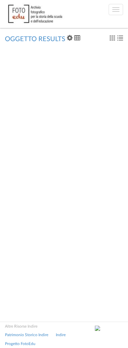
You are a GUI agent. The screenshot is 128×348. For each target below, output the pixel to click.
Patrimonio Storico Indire (26, 335)
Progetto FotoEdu (20, 344)
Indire (61, 335)
